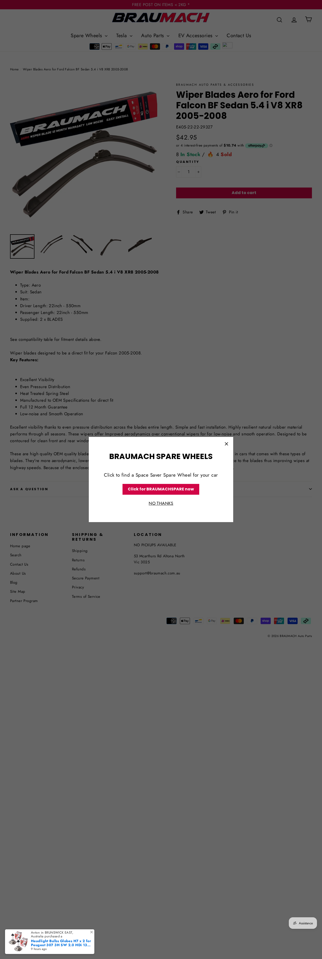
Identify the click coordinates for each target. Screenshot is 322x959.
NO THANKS (161, 503)
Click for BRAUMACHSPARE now (161, 489)
